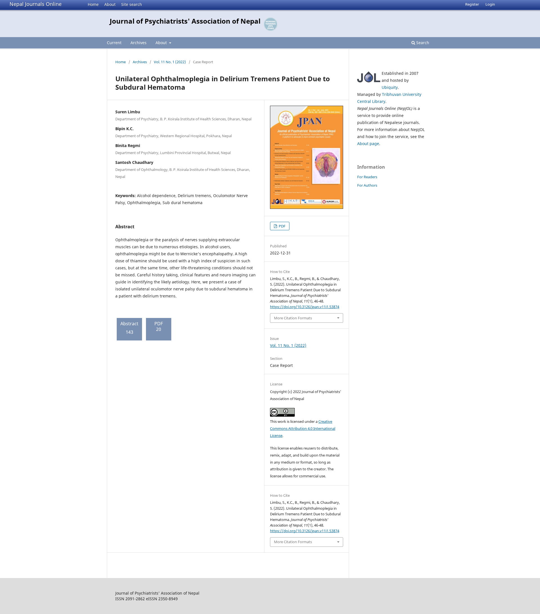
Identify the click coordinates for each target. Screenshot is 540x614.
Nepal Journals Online (36, 4)
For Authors (367, 185)
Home (93, 4)
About (110, 4)
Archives (138, 42)
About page (368, 143)
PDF (281, 226)
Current (114, 42)
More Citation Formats (293, 317)
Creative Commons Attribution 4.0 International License (302, 428)
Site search (131, 4)
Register (472, 4)
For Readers (367, 176)
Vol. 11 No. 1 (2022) (170, 61)
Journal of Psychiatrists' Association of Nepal (185, 21)
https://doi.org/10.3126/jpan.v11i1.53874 (304, 306)
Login (490, 4)
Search (422, 42)
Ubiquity (390, 87)
